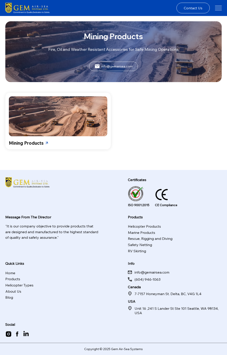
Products (12, 279)
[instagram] (8, 334)
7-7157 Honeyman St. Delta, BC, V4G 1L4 (168, 294)
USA (131, 301)
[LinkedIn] (26, 334)
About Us (13, 291)
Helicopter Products (144, 226)
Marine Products (141, 232)
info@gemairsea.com (152, 272)
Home (10, 273)
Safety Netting (140, 245)
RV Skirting (137, 251)
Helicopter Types (19, 285)
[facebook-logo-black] (17, 334)
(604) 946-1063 (147, 279)
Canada (134, 287)
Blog (9, 297)
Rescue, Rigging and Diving (150, 238)
